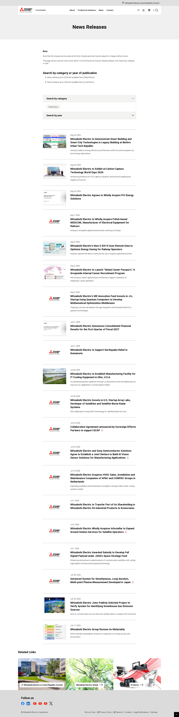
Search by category (56, 98)
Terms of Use (89, 712)
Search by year (54, 115)
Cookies (128, 712)
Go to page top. (176, 714)
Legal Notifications (141, 712)
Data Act (119, 712)
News (101, 10)
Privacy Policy (105, 712)
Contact (109, 10)
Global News (53, 107)
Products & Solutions (87, 10)
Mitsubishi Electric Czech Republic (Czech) (142, 3)
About (72, 10)
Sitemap (154, 712)
